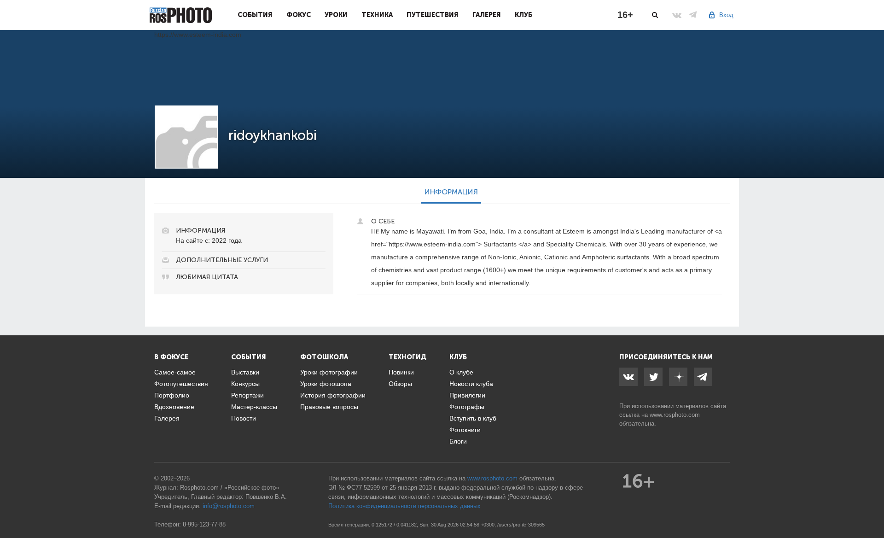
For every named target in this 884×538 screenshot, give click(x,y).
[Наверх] (872, 508)
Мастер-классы (254, 406)
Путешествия (433, 14)
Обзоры (400, 383)
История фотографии (333, 395)
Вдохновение (174, 406)
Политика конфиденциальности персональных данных (404, 506)
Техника (377, 14)
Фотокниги (465, 429)
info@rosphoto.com (229, 506)
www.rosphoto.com (675, 414)
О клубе (461, 372)
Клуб (523, 14)
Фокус (298, 14)
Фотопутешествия (181, 383)
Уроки (336, 14)
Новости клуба (471, 383)
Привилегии (467, 395)
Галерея (486, 14)
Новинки (401, 372)
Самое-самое (175, 372)
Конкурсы (245, 383)
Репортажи (247, 395)
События (255, 14)
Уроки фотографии (329, 372)
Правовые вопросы (329, 406)
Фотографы (466, 406)
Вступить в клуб (472, 418)
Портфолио (171, 395)
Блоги (458, 441)
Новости (243, 418)
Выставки (245, 372)
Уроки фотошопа (325, 383)
